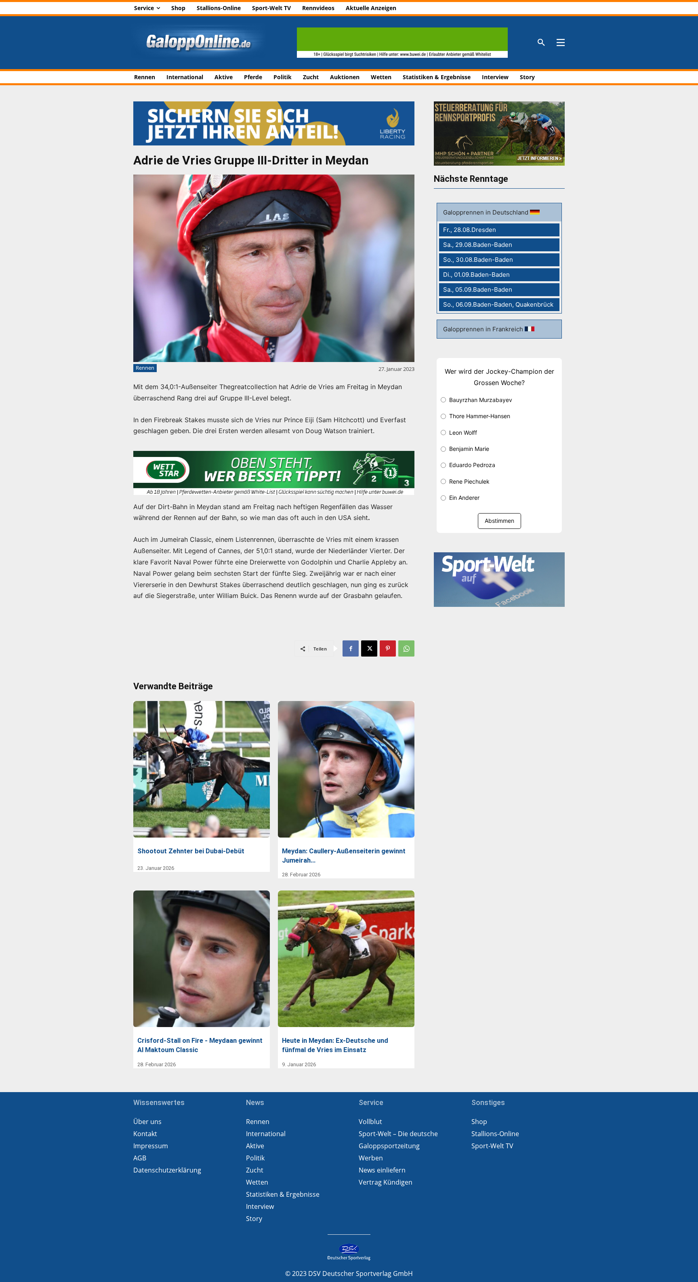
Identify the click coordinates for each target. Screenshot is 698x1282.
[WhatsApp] (406, 648)
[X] (369, 648)
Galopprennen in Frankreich (484, 329)
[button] (541, 43)
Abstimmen (499, 520)
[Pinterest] (388, 648)
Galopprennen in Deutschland (486, 212)
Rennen (145, 367)
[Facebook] (351, 648)
